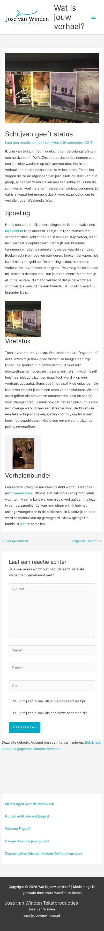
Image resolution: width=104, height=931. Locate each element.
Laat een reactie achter (23, 143)
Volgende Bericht (86, 541)
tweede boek (22, 493)
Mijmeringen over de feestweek (29, 804)
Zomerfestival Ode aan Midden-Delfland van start (43, 853)
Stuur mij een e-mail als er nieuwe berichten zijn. (51, 713)
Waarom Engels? (18, 829)
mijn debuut (14, 231)
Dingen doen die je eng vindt (27, 841)
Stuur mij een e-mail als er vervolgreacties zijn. (49, 701)
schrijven (52, 143)
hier (23, 524)
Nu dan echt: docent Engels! (27, 816)
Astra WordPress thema (63, 893)
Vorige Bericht (15, 541)
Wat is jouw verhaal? (69, 17)
